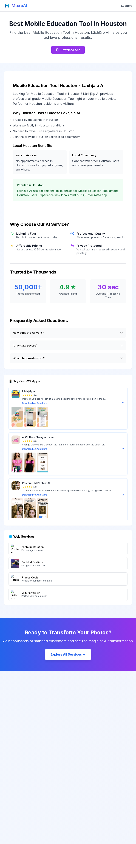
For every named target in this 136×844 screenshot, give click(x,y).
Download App (70, 50)
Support (126, 5)
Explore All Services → (68, 654)
